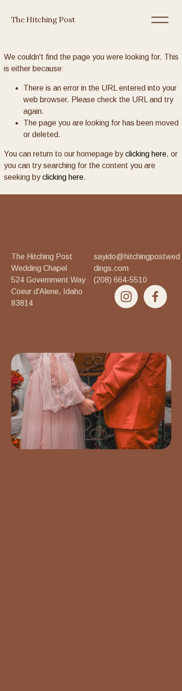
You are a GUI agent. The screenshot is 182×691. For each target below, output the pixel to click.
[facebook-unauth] (155, 296)
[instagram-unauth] (126, 296)
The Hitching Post (43, 19)
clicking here (145, 154)
